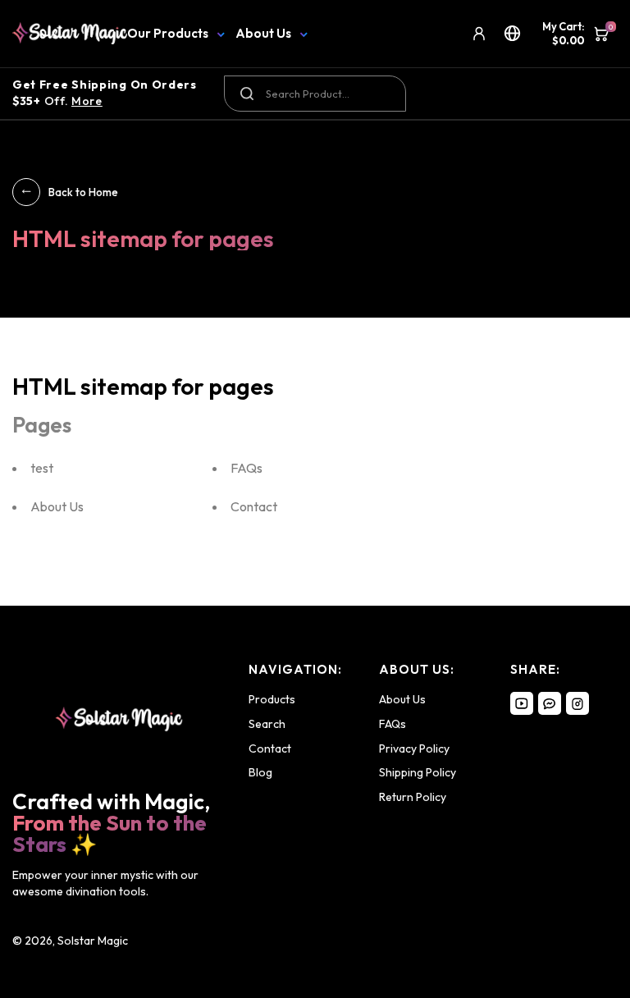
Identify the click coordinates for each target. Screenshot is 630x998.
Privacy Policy (414, 748)
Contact (254, 506)
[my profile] (479, 33)
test (41, 468)
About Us (263, 33)
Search (267, 723)
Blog (260, 772)
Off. (104, 92)
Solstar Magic (92, 940)
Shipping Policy (417, 772)
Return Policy (412, 797)
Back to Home (83, 192)
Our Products (167, 33)
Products (272, 699)
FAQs (246, 468)
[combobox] (314, 94)
